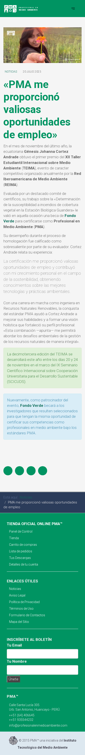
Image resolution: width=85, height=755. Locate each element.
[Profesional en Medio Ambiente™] (21, 9)
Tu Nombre (17, 661)
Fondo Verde (31, 405)
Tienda (14, 538)
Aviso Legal (17, 595)
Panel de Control (20, 531)
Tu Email (14, 645)
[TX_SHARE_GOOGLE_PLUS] (31, 470)
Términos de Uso (21, 608)
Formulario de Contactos (27, 615)
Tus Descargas (20, 558)
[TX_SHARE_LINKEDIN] (42, 470)
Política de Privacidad (24, 602)
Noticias (11, 71)
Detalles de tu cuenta (23, 564)
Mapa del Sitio (19, 622)
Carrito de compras (23, 544)
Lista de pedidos (20, 551)
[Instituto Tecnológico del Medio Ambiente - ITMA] (13, 740)
